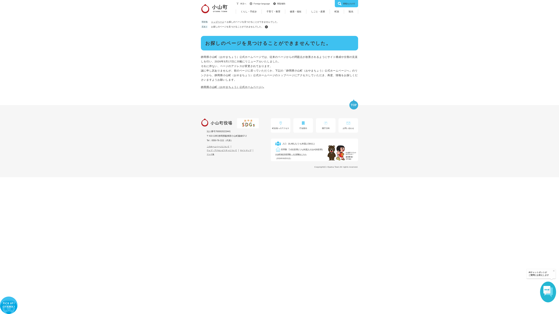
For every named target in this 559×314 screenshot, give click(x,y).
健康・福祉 (295, 11)
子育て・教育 (273, 11)
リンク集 (210, 154)
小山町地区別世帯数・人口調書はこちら (291, 154)
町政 (337, 11)
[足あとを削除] (266, 27)
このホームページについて (218, 147)
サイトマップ (245, 150)
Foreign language (262, 3)
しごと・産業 (318, 11)
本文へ (243, 3)
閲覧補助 (281, 3)
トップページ (217, 22)
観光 (351, 11)
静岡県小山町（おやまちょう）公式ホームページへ (232, 87)
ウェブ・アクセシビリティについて (222, 150)
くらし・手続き (249, 11)
